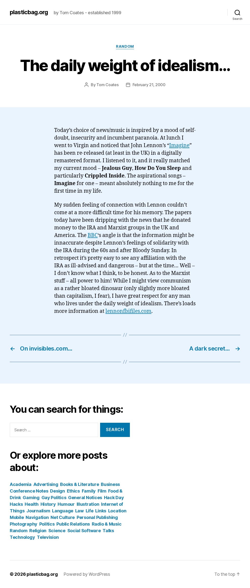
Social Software (84, 530)
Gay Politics (54, 497)
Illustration (88, 504)
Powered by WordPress (86, 574)
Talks (108, 530)
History (48, 504)
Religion (37, 530)
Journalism (38, 510)
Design (57, 491)
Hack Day (114, 497)
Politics (47, 524)
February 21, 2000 (149, 84)
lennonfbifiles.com (128, 311)
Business (110, 484)
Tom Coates (107, 84)
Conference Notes (29, 491)
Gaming (31, 497)
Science (56, 530)
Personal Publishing (97, 517)
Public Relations (73, 524)
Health (31, 504)
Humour (66, 504)
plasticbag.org (29, 12)
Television (48, 537)
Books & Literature (79, 484)
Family (89, 491)
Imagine (179, 145)
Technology (22, 537)
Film (102, 491)
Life (90, 510)
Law (79, 510)
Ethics (73, 491)
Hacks (16, 504)
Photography (23, 524)
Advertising (45, 484)
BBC (93, 235)
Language (62, 510)
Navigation (37, 517)
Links (100, 510)
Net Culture (63, 517)
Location (117, 510)
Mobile (17, 517)
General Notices (85, 497)
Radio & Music (107, 524)
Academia (20, 484)
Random (125, 46)
